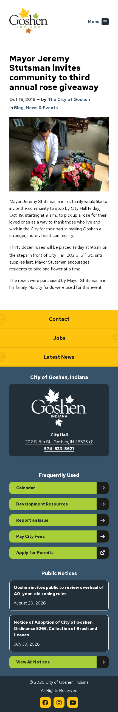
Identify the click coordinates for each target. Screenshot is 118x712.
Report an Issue (32, 520)
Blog (19, 108)
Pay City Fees (30, 536)
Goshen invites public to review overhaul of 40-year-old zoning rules (59, 595)
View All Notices (33, 662)
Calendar (25, 488)
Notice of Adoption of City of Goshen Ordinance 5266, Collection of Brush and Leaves (55, 633)
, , (59, 442)
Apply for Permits (54, 552)
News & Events (42, 108)
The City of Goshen (69, 99)
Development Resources (42, 504)
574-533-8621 (59, 448)
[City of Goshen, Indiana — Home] (28, 21)
